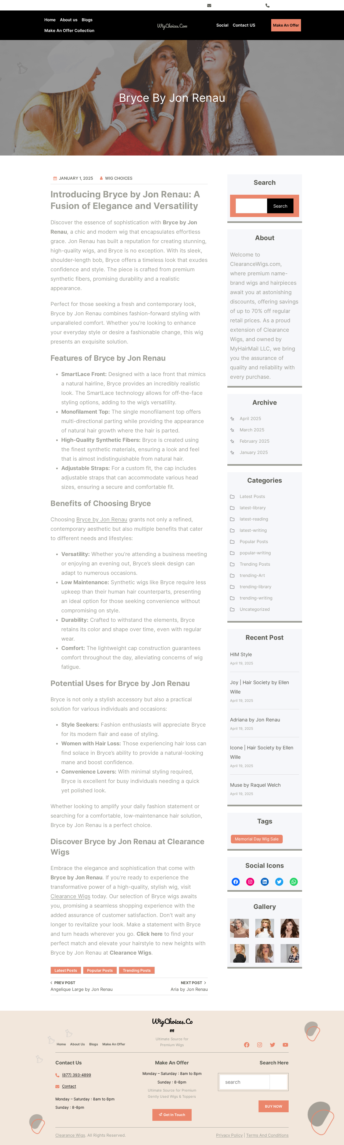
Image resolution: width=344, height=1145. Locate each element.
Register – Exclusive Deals (237, 5)
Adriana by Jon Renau (255, 720)
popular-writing (255, 552)
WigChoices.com (172, 26)
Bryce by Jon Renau (101, 519)
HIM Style (241, 654)
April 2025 (250, 418)
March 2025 (252, 429)
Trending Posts (137, 970)
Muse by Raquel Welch (255, 785)
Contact (69, 1086)
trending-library (255, 586)
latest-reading (254, 519)
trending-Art (252, 575)
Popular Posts (100, 970)
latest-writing (253, 530)
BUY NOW (273, 1106)
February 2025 (255, 441)
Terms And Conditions (267, 1135)
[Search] (278, 1082)
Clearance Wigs (70, 896)
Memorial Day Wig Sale (257, 838)
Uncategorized (255, 609)
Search (280, 206)
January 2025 (254, 452)
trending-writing (256, 598)
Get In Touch (174, 1115)
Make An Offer (286, 25)
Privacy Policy (229, 1135)
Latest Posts (66, 970)
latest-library (253, 507)
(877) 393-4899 (286, 5)
